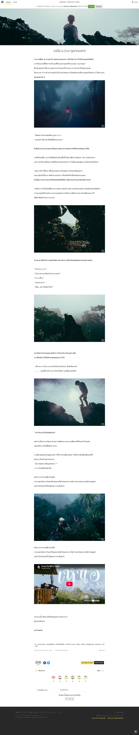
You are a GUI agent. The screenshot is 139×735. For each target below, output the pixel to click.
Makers (8, 2)
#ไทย (36, 646)
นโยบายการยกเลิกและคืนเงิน (115, 718)
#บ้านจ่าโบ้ (67, 644)
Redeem (42, 712)
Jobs (59, 712)
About (48, 712)
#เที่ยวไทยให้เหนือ (59, 644)
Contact (54, 712)
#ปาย (102, 644)
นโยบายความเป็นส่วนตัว (69, 6)
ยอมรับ (91, 6)
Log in (70, 699)
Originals (24, 712)
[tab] (42, 690)
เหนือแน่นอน (62, 2)
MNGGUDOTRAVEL (74, 2)
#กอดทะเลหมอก (41, 644)
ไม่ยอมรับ (98, 6)
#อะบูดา (73, 644)
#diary (78, 644)
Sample (36, 712)
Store (15, 2)
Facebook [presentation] (64, 690)
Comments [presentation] (42, 690)
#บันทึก (83, 644)
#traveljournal (89, 644)
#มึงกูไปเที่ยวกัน (50, 644)
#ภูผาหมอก (98, 644)
